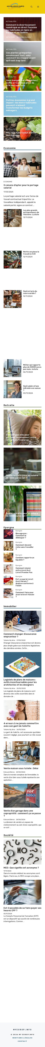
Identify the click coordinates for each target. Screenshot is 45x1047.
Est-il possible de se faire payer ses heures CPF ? (22, 909)
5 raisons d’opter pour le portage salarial (21, 186)
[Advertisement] (32, 226)
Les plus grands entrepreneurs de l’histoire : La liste (31, 212)
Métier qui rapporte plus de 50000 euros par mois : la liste (32, 367)
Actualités (11, 21)
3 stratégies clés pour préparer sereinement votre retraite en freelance (21, 437)
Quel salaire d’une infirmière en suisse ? (32, 388)
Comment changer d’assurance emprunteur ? (20, 635)
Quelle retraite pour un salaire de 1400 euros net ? (22, 476)
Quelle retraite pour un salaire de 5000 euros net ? (22, 514)
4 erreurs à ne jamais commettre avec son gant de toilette (21, 724)
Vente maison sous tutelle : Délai (21, 768)
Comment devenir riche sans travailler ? (25, 547)
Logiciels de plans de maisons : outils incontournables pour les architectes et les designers (20, 682)
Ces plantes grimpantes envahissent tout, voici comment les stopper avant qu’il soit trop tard (21, 57)
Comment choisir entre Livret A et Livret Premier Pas (24, 570)
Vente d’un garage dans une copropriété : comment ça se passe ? (22, 813)
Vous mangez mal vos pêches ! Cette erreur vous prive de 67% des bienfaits (22, 83)
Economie (8, 182)
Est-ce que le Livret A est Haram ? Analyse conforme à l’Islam (24, 582)
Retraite (10, 431)
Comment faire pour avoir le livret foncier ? (25, 594)
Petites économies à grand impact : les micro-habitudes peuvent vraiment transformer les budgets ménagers (21, 105)
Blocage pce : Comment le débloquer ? (21, 535)
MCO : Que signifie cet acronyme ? (21, 867)
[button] (31, 6)
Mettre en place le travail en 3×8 (31, 253)
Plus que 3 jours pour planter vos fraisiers (21, 134)
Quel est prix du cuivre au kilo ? (30, 292)
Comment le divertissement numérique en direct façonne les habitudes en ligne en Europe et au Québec (21, 29)
